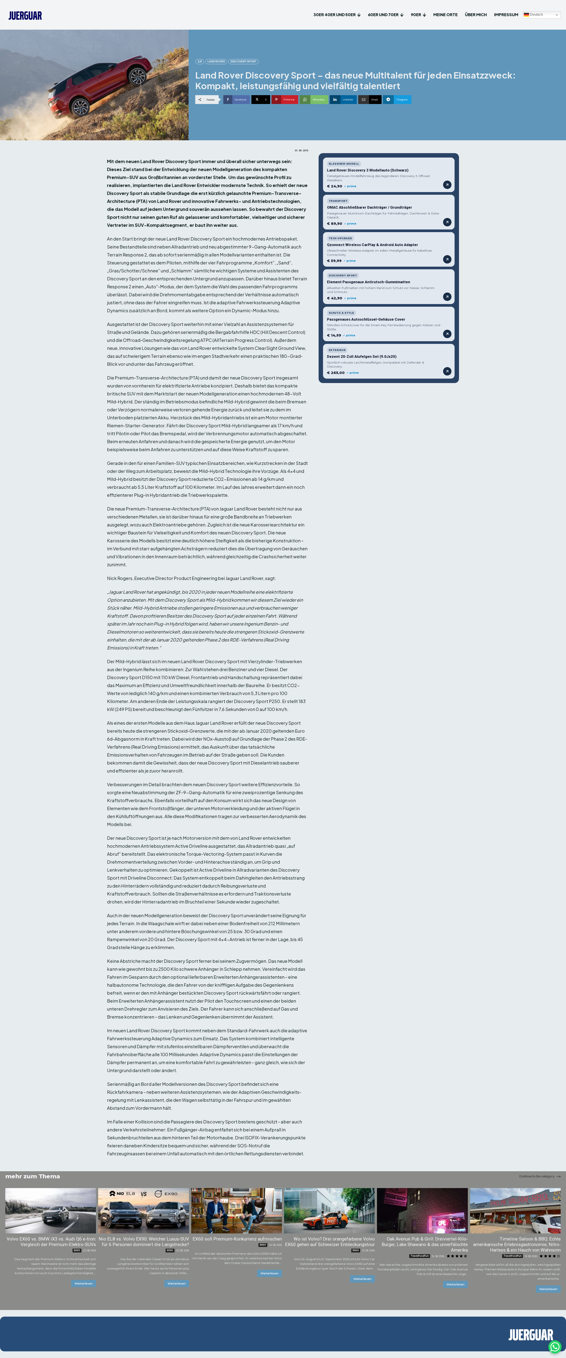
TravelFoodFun (420, 1255)
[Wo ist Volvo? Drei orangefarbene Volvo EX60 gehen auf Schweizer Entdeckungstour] (329, 1210)
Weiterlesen (84, 1283)
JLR (199, 61)
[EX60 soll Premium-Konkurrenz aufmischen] (236, 1210)
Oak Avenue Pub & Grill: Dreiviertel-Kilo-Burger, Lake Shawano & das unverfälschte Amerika (425, 1244)
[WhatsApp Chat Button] (555, 1347)
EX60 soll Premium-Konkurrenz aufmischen (237, 1239)
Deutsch (536, 15)
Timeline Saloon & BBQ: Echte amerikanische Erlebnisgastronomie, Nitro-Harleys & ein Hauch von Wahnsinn (517, 1244)
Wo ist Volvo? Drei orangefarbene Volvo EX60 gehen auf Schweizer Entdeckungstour (330, 1241)
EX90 (170, 1250)
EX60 (77, 1250)
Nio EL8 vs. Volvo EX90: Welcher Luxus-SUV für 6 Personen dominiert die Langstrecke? (144, 1241)
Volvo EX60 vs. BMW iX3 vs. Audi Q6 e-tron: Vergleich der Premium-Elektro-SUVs (51, 1241)
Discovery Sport (243, 61)
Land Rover (216, 61)
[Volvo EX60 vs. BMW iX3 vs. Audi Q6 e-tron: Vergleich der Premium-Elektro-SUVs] (50, 1210)
